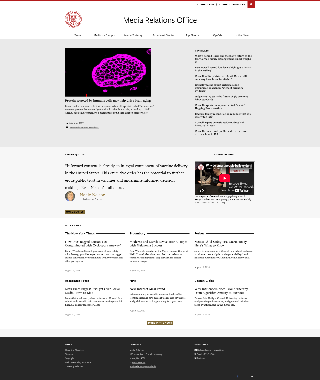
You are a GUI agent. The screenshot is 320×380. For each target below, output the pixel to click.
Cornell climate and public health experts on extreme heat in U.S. (221, 132)
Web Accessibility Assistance (78, 362)
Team (77, 35)
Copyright (69, 358)
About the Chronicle (74, 350)
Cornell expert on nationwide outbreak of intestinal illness (219, 124)
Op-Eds (217, 35)
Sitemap (69, 354)
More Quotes (75, 211)
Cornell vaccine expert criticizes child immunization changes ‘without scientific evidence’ (219, 87)
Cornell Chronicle (232, 4)
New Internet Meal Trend (147, 289)
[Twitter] (244, 376)
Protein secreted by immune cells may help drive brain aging (108, 100)
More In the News (160, 322)
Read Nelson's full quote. (102, 187)
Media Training (133, 35)
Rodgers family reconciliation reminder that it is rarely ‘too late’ (223, 115)
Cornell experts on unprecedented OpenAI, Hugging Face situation (220, 106)
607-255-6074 (76, 123)
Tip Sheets (192, 35)
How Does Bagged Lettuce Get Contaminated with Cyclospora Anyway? (93, 243)
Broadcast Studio (163, 35)
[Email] (251, 376)
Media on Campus (105, 35)
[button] (251, 4)
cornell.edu (205, 4)
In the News (242, 35)
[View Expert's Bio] (70, 196)
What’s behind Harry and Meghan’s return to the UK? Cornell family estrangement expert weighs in (223, 58)
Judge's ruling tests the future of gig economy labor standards (221, 98)
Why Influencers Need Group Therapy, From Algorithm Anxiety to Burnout (221, 291)
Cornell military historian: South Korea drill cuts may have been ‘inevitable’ (221, 77)
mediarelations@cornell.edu (84, 127)
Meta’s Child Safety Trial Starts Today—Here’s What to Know (222, 243)
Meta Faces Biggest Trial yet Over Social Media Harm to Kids (92, 291)
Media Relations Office (160, 19)
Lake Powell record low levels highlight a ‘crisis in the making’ (223, 69)
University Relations (74, 366)
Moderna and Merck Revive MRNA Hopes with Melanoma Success (158, 243)
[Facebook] (237, 376)
